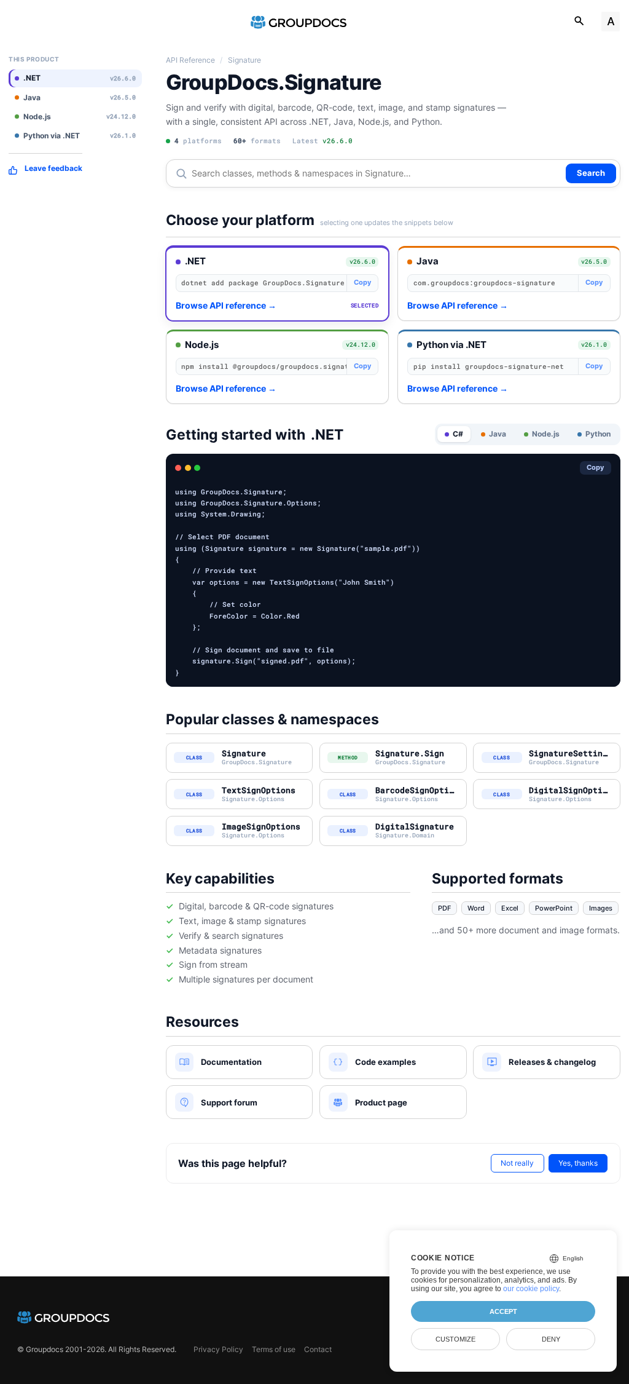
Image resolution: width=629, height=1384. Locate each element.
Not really (517, 1163)
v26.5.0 (594, 261)
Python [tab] (598, 433)
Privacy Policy (218, 1349)
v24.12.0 (360, 344)
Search (591, 173)
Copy (362, 283)
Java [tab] (497, 433)
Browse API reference (226, 305)
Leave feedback (53, 168)
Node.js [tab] (546, 433)
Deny (551, 1339)
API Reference (190, 60)
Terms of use (273, 1349)
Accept (503, 1311)
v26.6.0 (362, 261)
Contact (318, 1349)
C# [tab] (458, 433)
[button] (277, 283)
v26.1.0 (594, 344)
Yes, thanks (578, 1163)
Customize (455, 1339)
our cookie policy (531, 1288)
